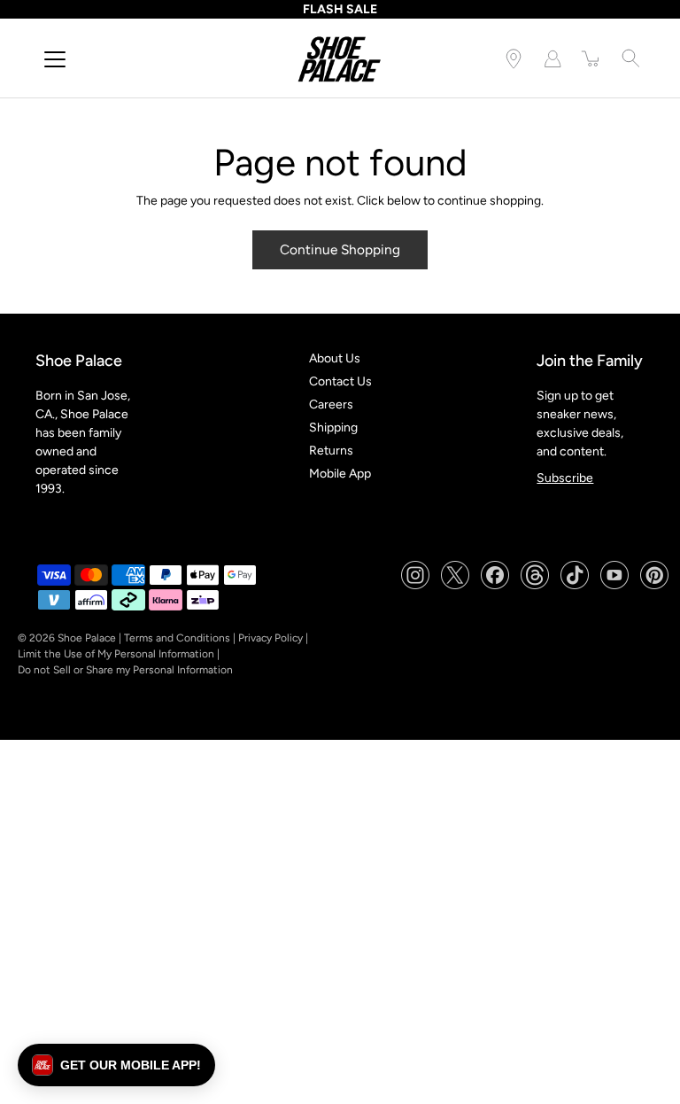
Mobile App (340, 473)
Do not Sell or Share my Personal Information (125, 670)
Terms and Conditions (177, 638)
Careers (331, 404)
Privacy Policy (270, 638)
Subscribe (565, 478)
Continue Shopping (340, 249)
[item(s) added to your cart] (591, 58)
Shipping (333, 427)
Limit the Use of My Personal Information (116, 654)
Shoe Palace (87, 638)
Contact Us (340, 381)
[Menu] (54, 59)
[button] (116, 1065)
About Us (334, 358)
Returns (331, 450)
